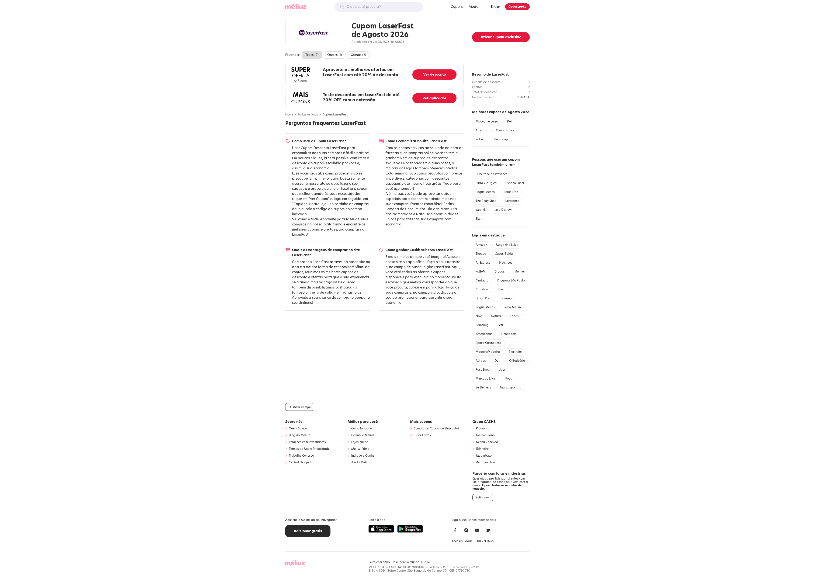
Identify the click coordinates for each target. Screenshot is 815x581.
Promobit (482, 428)
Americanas (484, 334)
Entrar (495, 7)
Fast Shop (483, 370)
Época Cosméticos (488, 343)
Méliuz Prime (360, 449)
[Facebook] (455, 530)
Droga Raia (484, 298)
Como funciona (361, 428)
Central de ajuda (301, 462)
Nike (479, 316)
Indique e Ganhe (362, 455)
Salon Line (511, 192)
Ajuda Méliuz (360, 462)
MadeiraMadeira (488, 352)
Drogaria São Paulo (511, 281)
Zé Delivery (483, 387)
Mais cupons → (510, 387)
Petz (500, 325)
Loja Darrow (503, 210)
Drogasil (500, 272)
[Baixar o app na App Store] (381, 529)
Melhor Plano (485, 435)
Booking (506, 298)
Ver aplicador (434, 98)
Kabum (480, 139)
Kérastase (512, 201)
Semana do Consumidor (405, 209)
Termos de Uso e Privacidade (309, 449)
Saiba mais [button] (483, 497)
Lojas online (359, 442)
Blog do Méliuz (299, 435)
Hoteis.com (509, 334)
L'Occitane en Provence (491, 174)
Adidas (481, 361)
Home (289, 114)
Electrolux (515, 352)
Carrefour (482, 289)
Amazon (481, 130)
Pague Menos (485, 192)
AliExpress (483, 263)
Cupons (457, 6)
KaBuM (481, 272)
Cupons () (334, 55)
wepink (481, 210)
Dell (510, 122)
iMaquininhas (485, 462)
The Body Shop (486, 201)
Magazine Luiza (487, 122)
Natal (421, 214)
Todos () (311, 55)
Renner (520, 272)
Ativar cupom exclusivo (501, 37)
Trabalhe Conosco (301, 455)
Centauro (482, 281)
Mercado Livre (486, 379)
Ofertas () (358, 55)
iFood (508, 379)
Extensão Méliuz (362, 435)
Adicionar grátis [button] (308, 531)
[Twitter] (488, 530)
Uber (502, 370)
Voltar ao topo (301, 407)
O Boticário (517, 361)
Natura (496, 316)
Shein (501, 289)
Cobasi (515, 316)
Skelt (479, 219)
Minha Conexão (487, 442)
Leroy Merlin (512, 307)
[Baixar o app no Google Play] (410, 529)
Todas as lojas (308, 114)
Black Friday (444, 203)
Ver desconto (434, 74)
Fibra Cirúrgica (486, 183)
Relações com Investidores (307, 442)
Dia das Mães (438, 209)
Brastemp (501, 139)
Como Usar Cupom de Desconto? (436, 428)
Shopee (481, 254)
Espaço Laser (515, 183)
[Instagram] (466, 530)
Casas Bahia (505, 130)
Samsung (482, 325)
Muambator (484, 455)
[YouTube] (477, 530)
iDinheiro (482, 449)
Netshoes (505, 263)
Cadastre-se (517, 7)
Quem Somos (298, 428)
